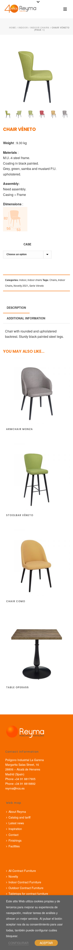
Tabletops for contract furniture (28, 894)
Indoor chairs (39, 27)
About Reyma (17, 812)
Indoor (23, 27)
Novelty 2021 (21, 285)
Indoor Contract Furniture (25, 882)
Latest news (16, 823)
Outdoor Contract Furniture (26, 888)
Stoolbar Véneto (19, 515)
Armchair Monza (19, 429)
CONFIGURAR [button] (18, 943)
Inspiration (15, 829)
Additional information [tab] (26, 318)
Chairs (53, 280)
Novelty (13, 876)
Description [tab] (16, 307)
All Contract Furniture (22, 871)
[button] (61, 48)
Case (27, 244)
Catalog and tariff (19, 817)
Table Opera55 (17, 687)
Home (12, 27)
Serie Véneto (36, 285)
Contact (13, 835)
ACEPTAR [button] (46, 943)
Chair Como (15, 601)
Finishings (15, 840)
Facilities (14, 846)
